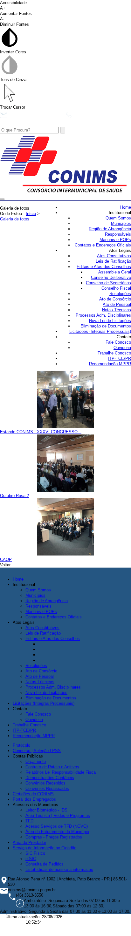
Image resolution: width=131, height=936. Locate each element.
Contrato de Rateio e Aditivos (52, 766)
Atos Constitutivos (114, 255)
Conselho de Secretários (108, 282)
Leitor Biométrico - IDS (46, 810)
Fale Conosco (118, 342)
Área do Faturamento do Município (57, 831)
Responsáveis (118, 234)
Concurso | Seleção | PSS (37, 750)
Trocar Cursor (12, 107)
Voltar (5, 564)
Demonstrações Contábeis (49, 777)
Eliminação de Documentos (105, 326)
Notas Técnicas (116, 309)
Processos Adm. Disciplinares (103, 315)
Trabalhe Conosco (114, 353)
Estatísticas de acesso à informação (59, 869)
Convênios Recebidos (45, 783)
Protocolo (21, 745)
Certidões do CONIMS (33, 793)
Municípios (121, 223)
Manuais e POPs (115, 239)
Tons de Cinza (13, 79)
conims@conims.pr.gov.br (34, 116)
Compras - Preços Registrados (53, 837)
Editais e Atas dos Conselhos (104, 266)
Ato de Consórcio (115, 299)
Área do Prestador (29, 842)
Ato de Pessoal (117, 304)
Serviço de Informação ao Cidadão (44, 847)
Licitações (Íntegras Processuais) (100, 331)
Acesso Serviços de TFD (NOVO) (56, 826)
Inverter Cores (13, 52)
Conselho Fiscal (116, 288)
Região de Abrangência (110, 228)
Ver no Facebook (25, 124)
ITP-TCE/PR (119, 358)
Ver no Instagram (66, 124)
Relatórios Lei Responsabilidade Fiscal (61, 772)
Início (31, 213)
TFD (29, 820)
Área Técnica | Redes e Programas (57, 815)
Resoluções (120, 293)
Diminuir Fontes (14, 22)
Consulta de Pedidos (44, 864)
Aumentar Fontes (16, 11)
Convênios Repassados (47, 788)
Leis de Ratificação (113, 261)
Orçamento (35, 761)
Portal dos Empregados (34, 799)
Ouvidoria (122, 347)
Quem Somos (118, 218)
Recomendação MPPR (110, 363)
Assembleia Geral (114, 272)
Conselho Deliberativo (111, 277)
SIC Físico (35, 853)
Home (125, 207)
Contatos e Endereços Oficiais (103, 245)
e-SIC (30, 858)
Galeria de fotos (14, 219)
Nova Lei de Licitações (110, 320)
